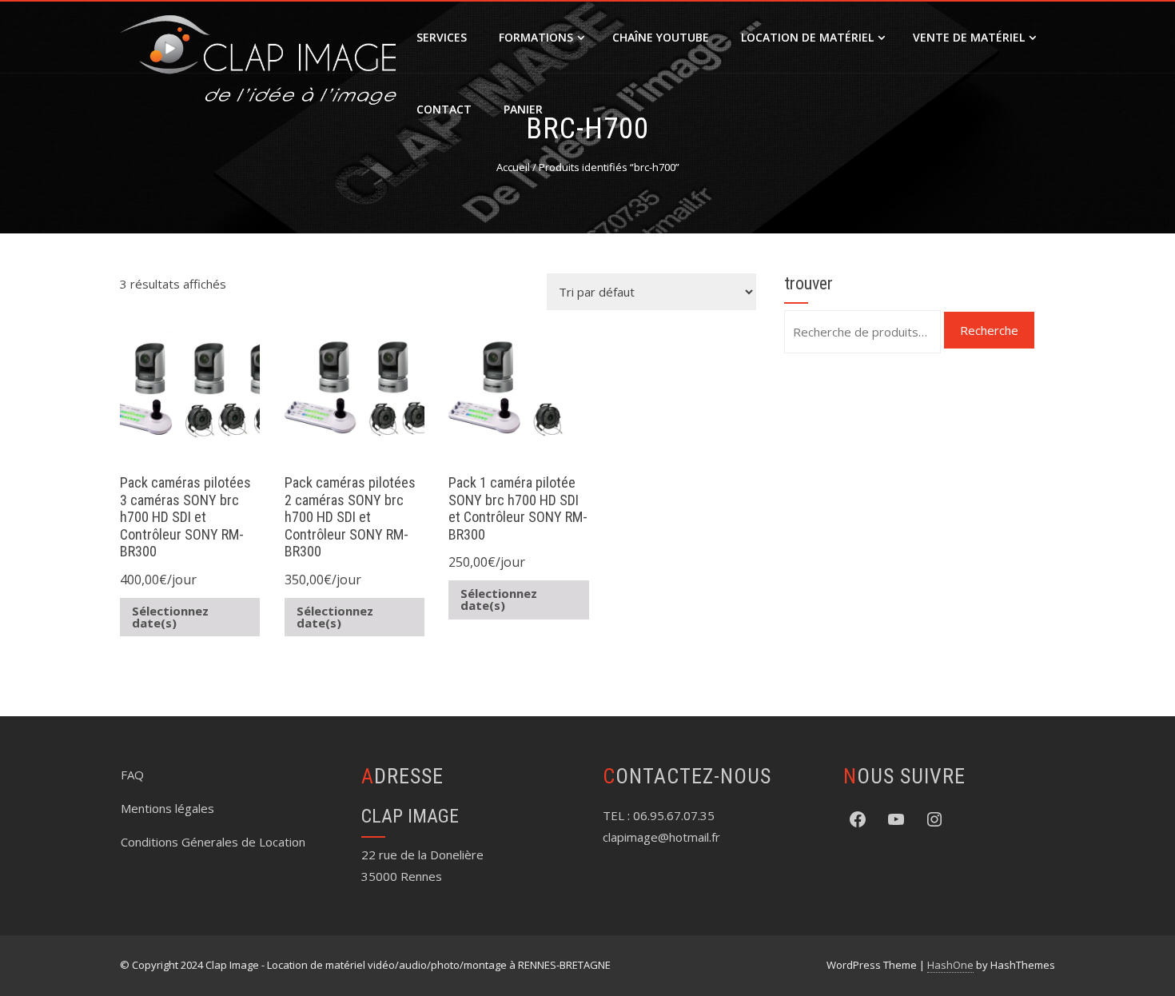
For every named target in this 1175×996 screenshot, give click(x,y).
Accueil (513, 167)
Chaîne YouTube (660, 37)
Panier (523, 109)
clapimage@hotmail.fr (661, 837)
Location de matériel (807, 37)
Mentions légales (167, 808)
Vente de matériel (969, 37)
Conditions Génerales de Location (213, 842)
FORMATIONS (536, 37)
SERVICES (441, 37)
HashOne (950, 965)
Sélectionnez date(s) (170, 617)
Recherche (989, 330)
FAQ (132, 775)
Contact (444, 109)
